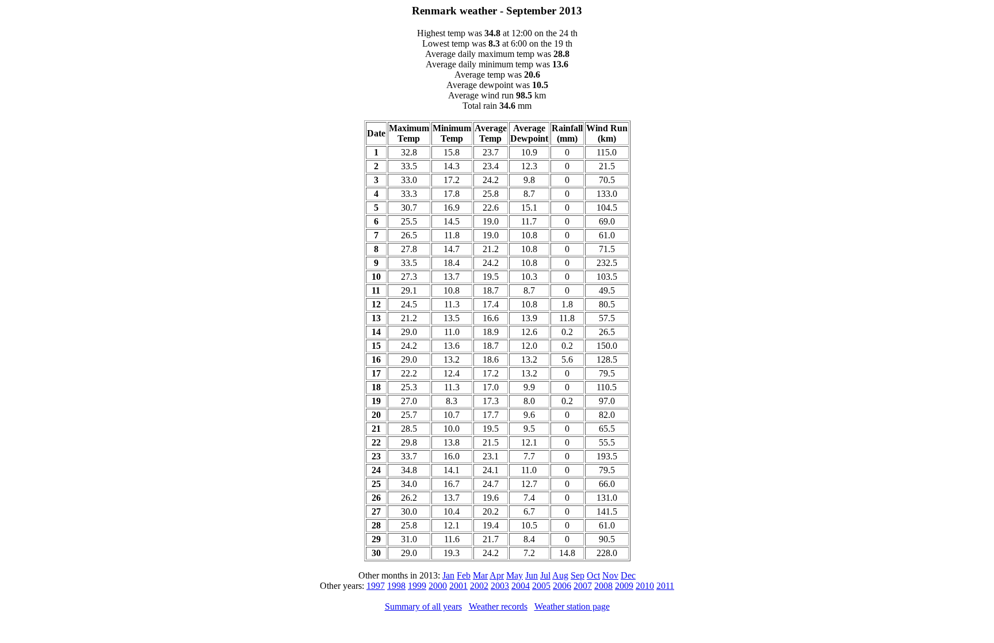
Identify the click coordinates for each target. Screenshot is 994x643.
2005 (541, 586)
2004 (520, 586)
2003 (500, 586)
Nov (610, 575)
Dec (628, 575)
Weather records (498, 606)
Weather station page (572, 606)
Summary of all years (423, 606)
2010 (645, 586)
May (514, 575)
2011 (665, 586)
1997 (375, 586)
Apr (497, 575)
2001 (458, 586)
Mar (480, 575)
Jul (545, 575)
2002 (479, 586)
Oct (593, 575)
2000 (438, 586)
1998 (396, 586)
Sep (577, 575)
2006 (562, 586)
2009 (624, 586)
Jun (531, 575)
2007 (583, 586)
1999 (417, 586)
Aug (560, 575)
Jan (448, 575)
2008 (603, 586)
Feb (464, 575)
